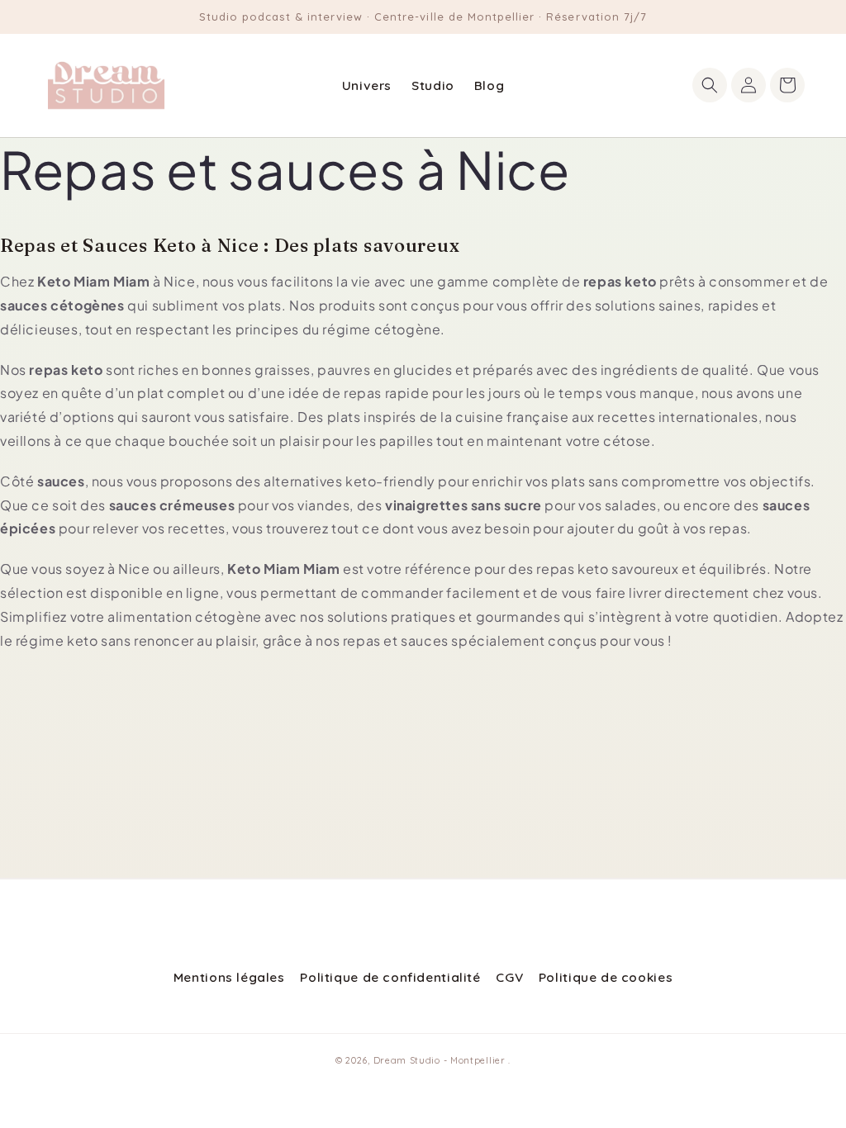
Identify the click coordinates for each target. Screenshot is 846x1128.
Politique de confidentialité (390, 977)
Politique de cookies (606, 977)
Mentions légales (229, 977)
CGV (509, 977)
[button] (709, 85)
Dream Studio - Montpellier (441, 1060)
